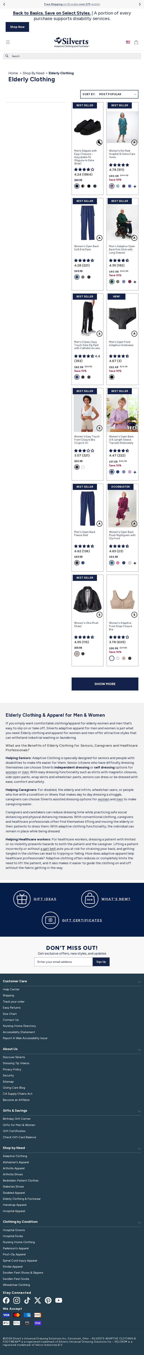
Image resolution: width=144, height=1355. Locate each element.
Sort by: (88, 94)
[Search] (7, 56)
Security (8, 1075)
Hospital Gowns (14, 1230)
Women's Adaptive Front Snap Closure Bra (120, 626)
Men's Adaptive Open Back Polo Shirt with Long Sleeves (122, 249)
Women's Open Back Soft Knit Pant (86, 248)
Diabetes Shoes (13, 1186)
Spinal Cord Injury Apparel (20, 1260)
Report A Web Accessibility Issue (25, 1038)
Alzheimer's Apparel (16, 1162)
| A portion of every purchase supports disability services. (72, 15)
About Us (10, 1049)
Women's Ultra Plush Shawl (86, 625)
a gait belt (48, 849)
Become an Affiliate (16, 1100)
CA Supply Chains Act (17, 1093)
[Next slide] (139, 4)
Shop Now (17, 27)
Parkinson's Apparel (16, 1248)
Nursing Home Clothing (19, 1242)
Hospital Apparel (14, 1211)
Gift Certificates (14, 1131)
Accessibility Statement (19, 1032)
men (25, 772)
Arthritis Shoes (13, 1174)
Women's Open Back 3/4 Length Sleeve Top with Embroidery (121, 439)
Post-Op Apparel (14, 1254)
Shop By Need (33, 73)
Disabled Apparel (14, 1193)
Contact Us (11, 1020)
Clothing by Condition (20, 1222)
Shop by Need (14, 1148)
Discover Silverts (14, 1057)
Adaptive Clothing (15, 1156)
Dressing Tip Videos (16, 1063)
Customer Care (15, 981)
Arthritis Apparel (14, 1168)
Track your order (14, 1001)
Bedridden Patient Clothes (21, 1180)
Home (13, 73)
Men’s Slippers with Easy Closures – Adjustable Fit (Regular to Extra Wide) (85, 157)
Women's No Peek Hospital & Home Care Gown (122, 154)
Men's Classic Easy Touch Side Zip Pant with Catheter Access (87, 345)
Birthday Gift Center (17, 1119)
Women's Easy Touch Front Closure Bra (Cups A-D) (87, 439)
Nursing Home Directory (19, 1026)
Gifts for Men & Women (19, 1125)
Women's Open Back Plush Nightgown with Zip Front (122, 535)
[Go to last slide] (4, 4)
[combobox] (72, 56)
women (11, 772)
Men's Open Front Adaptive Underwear (121, 344)
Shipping (8, 995)
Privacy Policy (12, 1069)
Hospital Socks (13, 1236)
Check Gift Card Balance (19, 1137)
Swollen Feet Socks (16, 1279)
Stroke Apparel (12, 1266)
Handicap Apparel (14, 1205)
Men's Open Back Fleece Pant (84, 534)
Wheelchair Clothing (16, 1285)
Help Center (11, 989)
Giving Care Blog (14, 1087)
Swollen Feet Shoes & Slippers (23, 1272)
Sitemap (8, 1081)
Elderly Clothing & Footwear (22, 1199)
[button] (8, 42)
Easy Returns (12, 1007)
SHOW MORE (105, 684)
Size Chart (10, 1014)
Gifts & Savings (15, 1110)
